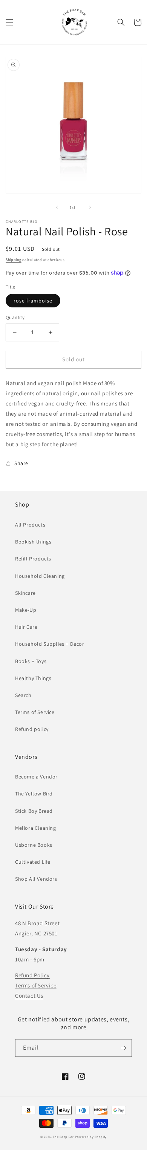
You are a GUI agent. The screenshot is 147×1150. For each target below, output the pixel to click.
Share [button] (21, 463)
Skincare (25, 593)
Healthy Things (33, 678)
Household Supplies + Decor (49, 643)
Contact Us (29, 995)
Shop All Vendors (36, 878)
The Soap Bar (64, 1137)
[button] (9, 22)
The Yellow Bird (34, 793)
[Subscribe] (123, 1048)
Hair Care (26, 626)
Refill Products (33, 558)
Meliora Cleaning (35, 827)
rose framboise (33, 300)
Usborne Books (33, 844)
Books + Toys (30, 661)
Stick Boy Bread (34, 811)
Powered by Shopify (91, 1137)
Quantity (15, 317)
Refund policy (32, 729)
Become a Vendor (36, 776)
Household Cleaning (40, 576)
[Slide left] (57, 207)
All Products (30, 524)
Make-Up (25, 609)
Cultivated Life (33, 861)
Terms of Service (35, 712)
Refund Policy (32, 975)
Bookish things (33, 541)
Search (23, 695)
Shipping (13, 259)
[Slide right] (90, 207)
